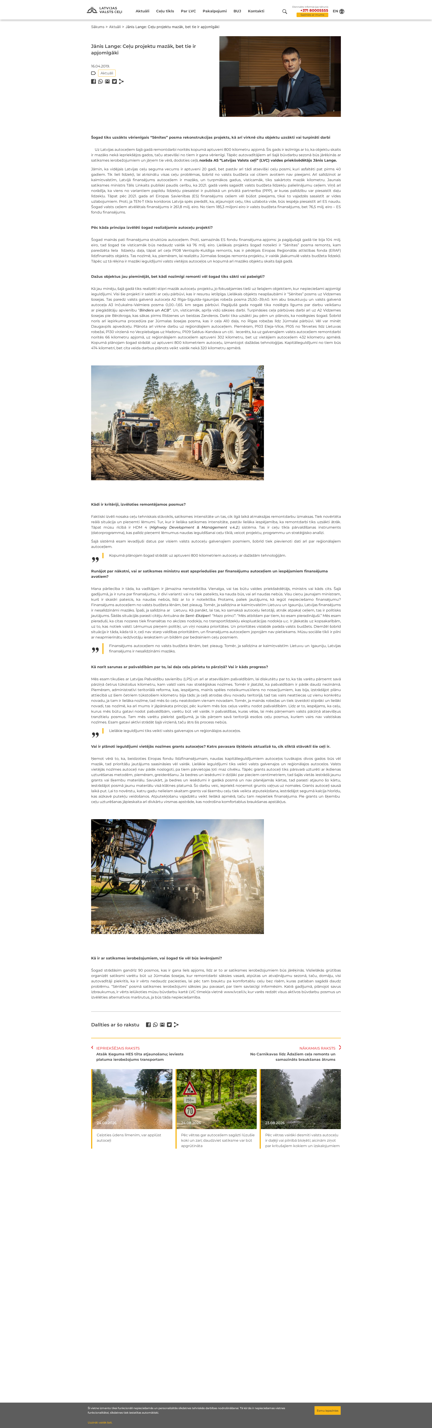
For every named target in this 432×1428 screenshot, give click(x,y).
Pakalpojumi (215, 11)
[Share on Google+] (107, 81)
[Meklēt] (285, 11)
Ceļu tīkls (165, 11)
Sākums (97, 26)
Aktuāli (142, 11)
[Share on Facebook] (93, 81)
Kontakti (256, 11)
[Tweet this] (114, 81)
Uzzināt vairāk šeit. (100, 1422)
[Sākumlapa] (104, 10)
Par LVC (188, 11)
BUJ (237, 11)
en (335, 11)
